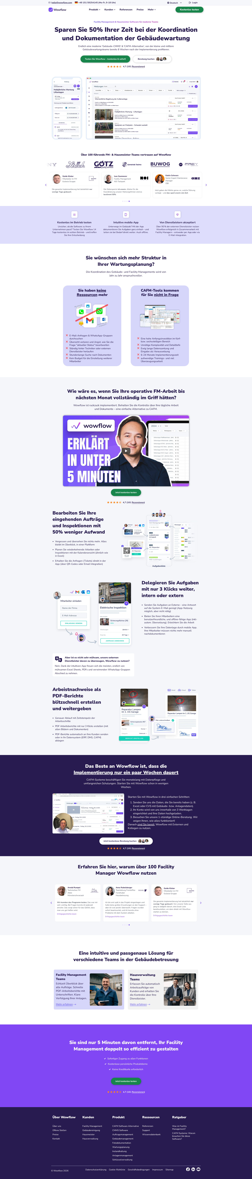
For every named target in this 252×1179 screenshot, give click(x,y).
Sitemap (169, 1169)
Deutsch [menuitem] (174, 2)
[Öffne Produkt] (99, 9)
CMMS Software (120, 1130)
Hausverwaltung (90, 1138)
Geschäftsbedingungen (139, 1169)
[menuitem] (175, 2)
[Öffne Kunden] (114, 9)
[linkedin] (193, 1169)
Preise (55, 1134)
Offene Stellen (59, 1130)
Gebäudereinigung (91, 1130)
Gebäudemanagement (122, 1138)
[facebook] (188, 1169)
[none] (175, 2)
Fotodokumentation (121, 1142)
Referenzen (147, 1126)
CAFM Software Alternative (125, 1126)
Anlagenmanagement (122, 1155)
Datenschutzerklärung (95, 1169)
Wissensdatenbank (151, 1134)
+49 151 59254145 (88, 2)
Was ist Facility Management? (179, 1127)
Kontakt (56, 1138)
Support (146, 1130)
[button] (45, 185)
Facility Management (92, 1126)
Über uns (56, 1126)
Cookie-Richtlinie (117, 1169)
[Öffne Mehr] (155, 9)
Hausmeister (88, 1134)
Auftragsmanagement (122, 1134)
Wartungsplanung (120, 1147)
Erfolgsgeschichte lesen (66, 914)
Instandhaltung (119, 1151)
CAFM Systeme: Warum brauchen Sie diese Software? (183, 1136)
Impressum (157, 1169)
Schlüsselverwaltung (122, 1159)
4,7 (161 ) (134, 66)
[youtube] (198, 1169)
